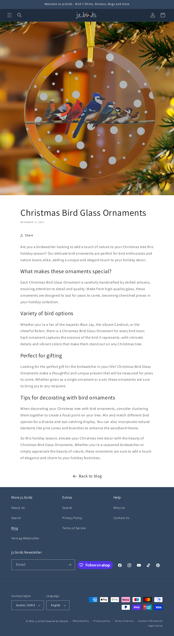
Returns (119, 508)
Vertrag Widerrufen (25, 538)
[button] (9, 15)
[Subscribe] (70, 564)
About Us (18, 508)
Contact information (150, 620)
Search (16, 518)
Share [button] (29, 235)
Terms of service (124, 620)
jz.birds (40, 621)
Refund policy (81, 620)
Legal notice (155, 625)
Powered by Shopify (56, 621)
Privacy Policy (72, 518)
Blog (14, 528)
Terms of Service (74, 528)
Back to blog (90, 476)
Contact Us (122, 518)
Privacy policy (101, 620)
